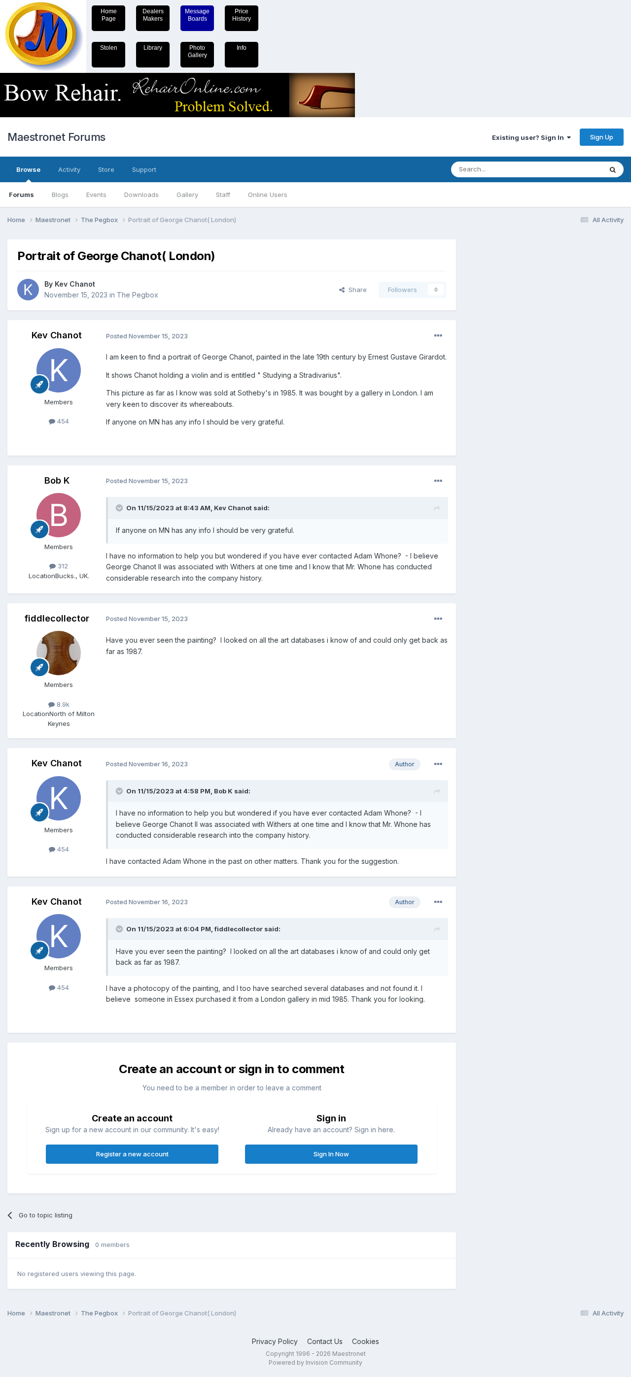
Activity (69, 169)
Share (356, 290)
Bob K (57, 480)
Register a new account (132, 1154)
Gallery (187, 194)
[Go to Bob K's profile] (58, 515)
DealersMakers (153, 15)
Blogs (60, 194)
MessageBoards (197, 15)
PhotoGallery (197, 51)
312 (62, 566)
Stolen (108, 47)
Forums (21, 194)
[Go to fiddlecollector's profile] (58, 653)
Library (152, 47)
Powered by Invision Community (315, 1362)
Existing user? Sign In (529, 137)
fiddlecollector (56, 618)
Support (144, 169)
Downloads (141, 194)
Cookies (365, 1341)
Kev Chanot (75, 284)
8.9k (62, 704)
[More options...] (438, 336)
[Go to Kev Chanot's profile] (28, 289)
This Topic (573, 169)
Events (96, 194)
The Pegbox (137, 295)
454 (62, 421)
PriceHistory (241, 15)
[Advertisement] (505, 387)
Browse (28, 169)
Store (106, 169)
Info (241, 47)
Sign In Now (331, 1154)
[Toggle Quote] (120, 508)
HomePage (109, 15)
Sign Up (601, 137)
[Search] (613, 169)
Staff (223, 194)
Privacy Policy (275, 1341)
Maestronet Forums (56, 137)
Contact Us (325, 1341)
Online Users (267, 194)
